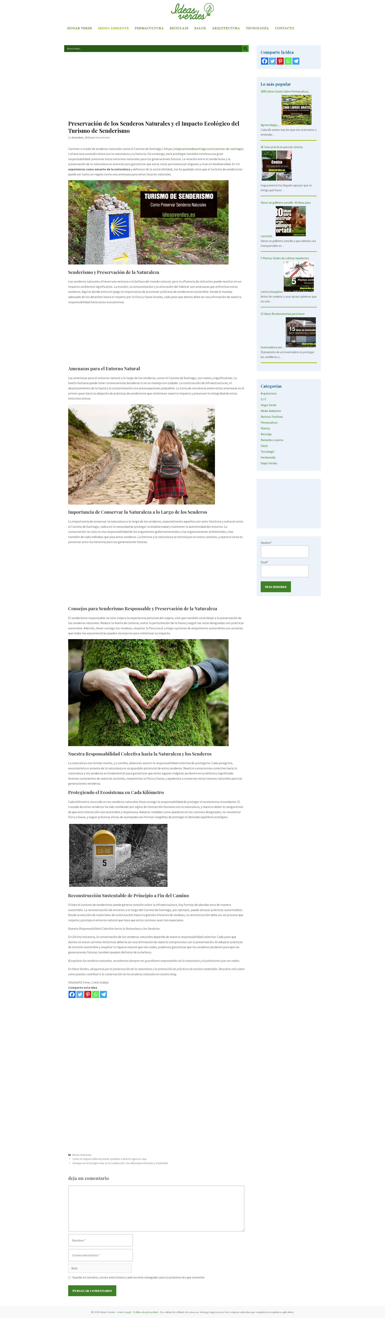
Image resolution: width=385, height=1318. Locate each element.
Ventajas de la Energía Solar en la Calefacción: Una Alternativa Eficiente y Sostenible (120, 1163)
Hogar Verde (79, 28)
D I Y (263, 399)
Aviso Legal (124, 1312)
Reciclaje (179, 28)
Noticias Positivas (272, 417)
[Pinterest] (87, 994)
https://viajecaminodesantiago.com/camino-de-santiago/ (204, 149)
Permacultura (149, 28)
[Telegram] (103, 994)
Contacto (284, 28)
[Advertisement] (156, 88)
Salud (200, 28)
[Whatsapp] (95, 994)
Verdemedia (268, 457)
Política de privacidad (145, 1312)
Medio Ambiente (113, 28)
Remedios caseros (272, 440)
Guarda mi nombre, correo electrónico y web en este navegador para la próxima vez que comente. (138, 1277)
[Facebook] (72, 994)
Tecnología (257, 28)
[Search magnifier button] (245, 48)
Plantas (265, 428)
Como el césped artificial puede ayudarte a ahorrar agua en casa (109, 1159)
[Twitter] (79, 994)
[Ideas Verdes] (192, 11)
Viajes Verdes (269, 463)
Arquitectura (226, 28)
